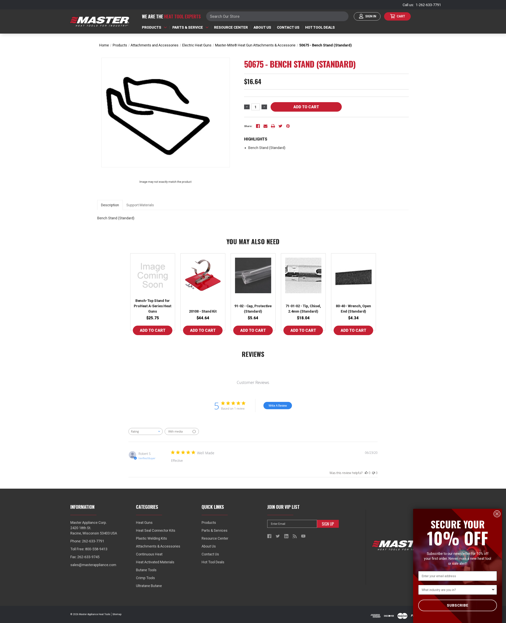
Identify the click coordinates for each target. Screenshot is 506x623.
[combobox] (145, 431)
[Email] (265, 126)
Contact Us (288, 27)
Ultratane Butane (149, 586)
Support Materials (140, 205)
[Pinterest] (288, 126)
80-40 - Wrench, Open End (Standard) (353, 308)
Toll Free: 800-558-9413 (88, 549)
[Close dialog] (497, 513)
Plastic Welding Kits (151, 538)
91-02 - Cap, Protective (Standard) (253, 308)
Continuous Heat (149, 554)
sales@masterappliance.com (93, 565)
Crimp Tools (145, 578)
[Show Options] (493, 590)
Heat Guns (144, 522)
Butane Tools (146, 570)
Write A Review (278, 405)
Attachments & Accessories (158, 546)
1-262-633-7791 (428, 5)
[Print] (273, 126)
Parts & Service (187, 27)
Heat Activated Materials (155, 562)
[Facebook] (258, 126)
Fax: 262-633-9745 (84, 557)
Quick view (152, 274)
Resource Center (231, 27)
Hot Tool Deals (320, 27)
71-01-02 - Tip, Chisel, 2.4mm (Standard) (303, 308)
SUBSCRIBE (457, 605)
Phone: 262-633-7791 (87, 541)
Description (110, 205)
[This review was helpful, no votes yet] (366, 473)
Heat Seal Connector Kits (155, 530)
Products (151, 27)
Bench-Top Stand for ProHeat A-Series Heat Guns (152, 306)
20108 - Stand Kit (203, 311)
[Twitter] (280, 126)
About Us (262, 27)
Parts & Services (215, 530)
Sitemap (116, 614)
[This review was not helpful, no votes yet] (373, 473)
